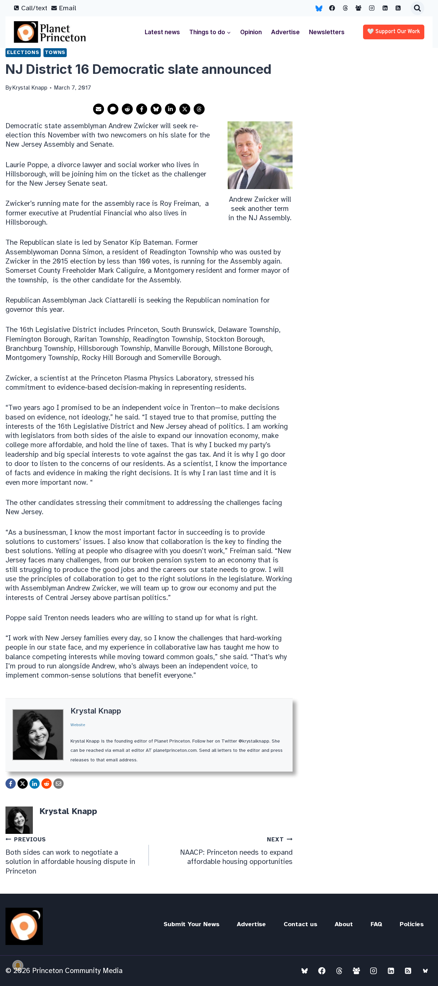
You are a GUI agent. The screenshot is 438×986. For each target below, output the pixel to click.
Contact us (300, 924)
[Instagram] (372, 8)
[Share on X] (184, 109)
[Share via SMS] (112, 109)
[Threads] (345, 8)
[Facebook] (332, 8)
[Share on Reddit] (127, 109)
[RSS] (398, 8)
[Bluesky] (319, 8)
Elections (23, 52)
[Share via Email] (98, 109)
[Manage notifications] (17, 965)
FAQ (376, 924)
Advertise (285, 32)
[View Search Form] (417, 8)
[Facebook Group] (358, 8)
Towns (55, 52)
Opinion (251, 32)
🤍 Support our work (393, 31)
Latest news (162, 32)
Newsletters (327, 32)
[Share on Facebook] (141, 109)
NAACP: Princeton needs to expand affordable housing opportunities (236, 851)
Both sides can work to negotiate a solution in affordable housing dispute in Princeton (70, 855)
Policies (412, 924)
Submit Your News (191, 924)
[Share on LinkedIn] (170, 109)
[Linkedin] (385, 8)
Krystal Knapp (95, 710)
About (344, 924)
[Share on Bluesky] (156, 109)
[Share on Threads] (199, 109)
